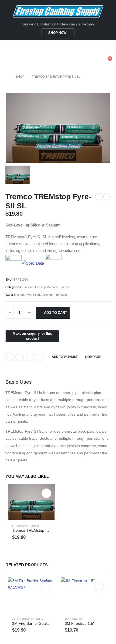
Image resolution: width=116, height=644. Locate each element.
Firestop (28, 287)
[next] (107, 197)
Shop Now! (57, 33)
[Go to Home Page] (6, 76)
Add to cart (55, 313)
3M (14, 618)
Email (40, 357)
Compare (93, 357)
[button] (9, 61)
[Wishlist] (94, 61)
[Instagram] (106, 46)
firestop (19, 294)
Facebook (9, 357)
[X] (97, 46)
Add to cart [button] (46, 493)
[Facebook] (88, 46)
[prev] (99, 197)
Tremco (65, 287)
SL (39, 294)
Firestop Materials (47, 287)
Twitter (19, 357)
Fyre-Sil (30, 294)
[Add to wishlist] (48, 526)
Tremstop (60, 294)
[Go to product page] (31, 502)
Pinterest (30, 357)
